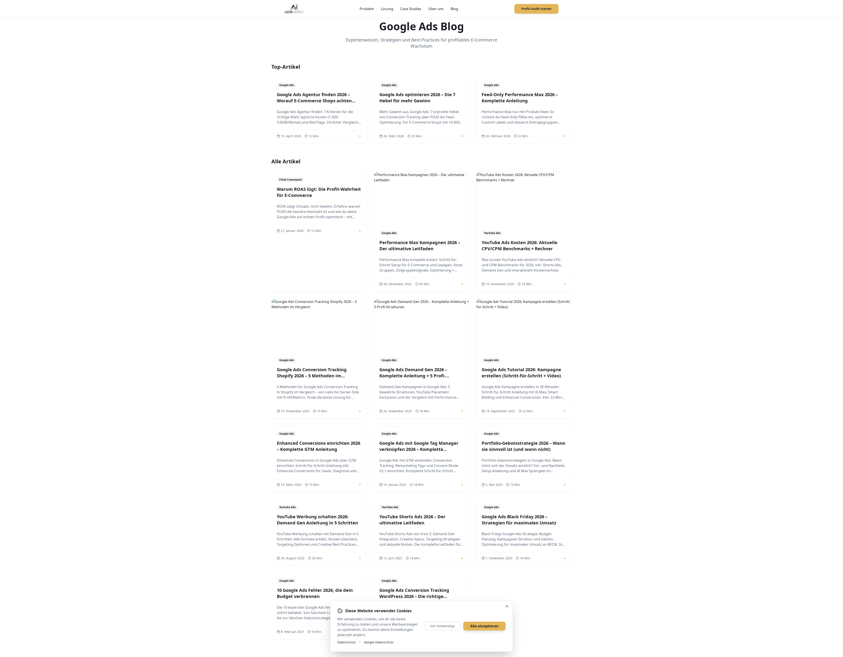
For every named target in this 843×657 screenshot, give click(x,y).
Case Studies (410, 8)
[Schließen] (507, 606)
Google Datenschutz (379, 642)
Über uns (436, 8)
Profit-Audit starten (536, 9)
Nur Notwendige (442, 626)
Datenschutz (346, 642)
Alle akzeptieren (484, 626)
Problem (367, 8)
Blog (454, 8)
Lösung (387, 8)
